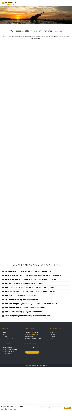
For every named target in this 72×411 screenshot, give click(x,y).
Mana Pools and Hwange (53, 155)
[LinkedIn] (33, 347)
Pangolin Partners (7, 353)
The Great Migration (53, 242)
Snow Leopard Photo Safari (18, 155)
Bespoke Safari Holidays (32, 332)
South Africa (52, 334)
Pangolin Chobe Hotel (8, 347)
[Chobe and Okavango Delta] (18, 98)
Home (4, 332)
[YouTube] (28, 347)
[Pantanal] (53, 98)
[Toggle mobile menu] (69, 3)
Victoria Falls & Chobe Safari (53, 199)
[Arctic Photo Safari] (53, 55)
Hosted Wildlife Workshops (32, 334)
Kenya (51, 338)
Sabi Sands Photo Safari (18, 69)
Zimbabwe (52, 336)
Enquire (5, 336)
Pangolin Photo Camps (8, 351)
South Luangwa (19, 242)
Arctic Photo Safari (53, 69)
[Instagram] (31, 347)
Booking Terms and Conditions (33, 338)
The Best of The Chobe (18, 199)
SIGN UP (67, 407)
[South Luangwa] (18, 228)
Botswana (52, 332)
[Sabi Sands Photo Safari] (18, 55)
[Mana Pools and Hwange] (53, 141)
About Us (5, 334)
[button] (36, 271)
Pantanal (53, 112)
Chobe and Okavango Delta (18, 112)
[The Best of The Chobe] (18, 185)
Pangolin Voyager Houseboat (10, 349)
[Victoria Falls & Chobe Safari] (53, 185)
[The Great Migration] (53, 228)
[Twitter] (36, 347)
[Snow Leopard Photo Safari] (18, 141)
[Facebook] (26, 347)
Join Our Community (8, 338)
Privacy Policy (29, 336)
